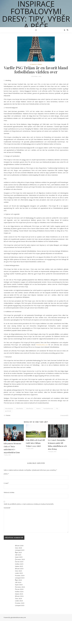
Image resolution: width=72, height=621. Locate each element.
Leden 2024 (19, 601)
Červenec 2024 (20, 587)
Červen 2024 (19, 589)
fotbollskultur (19, 408)
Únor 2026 (18, 548)
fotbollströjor (29, 408)
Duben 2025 (19, 566)
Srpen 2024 (18, 585)
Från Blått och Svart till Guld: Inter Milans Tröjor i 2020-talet (35, 443)
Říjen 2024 (18, 580)
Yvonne (8, 415)
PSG (57, 408)
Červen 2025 (19, 562)
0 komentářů (64, 415)
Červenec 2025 (20, 559)
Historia (38, 408)
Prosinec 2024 (19, 575)
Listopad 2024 (19, 578)
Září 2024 (18, 582)
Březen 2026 (19, 545)
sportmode (8, 411)
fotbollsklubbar (9, 408)
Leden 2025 (19, 573)
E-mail (6, 483)
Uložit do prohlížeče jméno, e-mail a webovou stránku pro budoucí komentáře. (29, 504)
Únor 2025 (18, 571)
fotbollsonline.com (42, 345)
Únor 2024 (18, 598)
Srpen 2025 (18, 557)
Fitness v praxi (36, 64)
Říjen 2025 (18, 552)
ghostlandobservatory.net (18, 617)
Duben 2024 (19, 594)
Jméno (6, 474)
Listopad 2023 (19, 605)
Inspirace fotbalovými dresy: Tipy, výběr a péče (36, 15)
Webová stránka (9, 492)
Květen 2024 (19, 591)
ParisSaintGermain (48, 408)
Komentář (7, 508)
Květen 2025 (19, 564)
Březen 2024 (19, 596)
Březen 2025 (19, 568)
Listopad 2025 (19, 550)
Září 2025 (18, 555)
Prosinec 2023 (19, 603)
